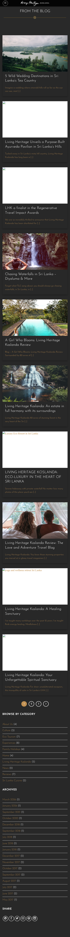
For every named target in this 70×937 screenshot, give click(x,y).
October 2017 (9, 868)
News (5, 768)
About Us (7, 724)
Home (5, 755)
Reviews (6, 774)
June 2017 (7, 893)
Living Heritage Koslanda (16, 761)
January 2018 (9, 849)
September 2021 (11, 812)
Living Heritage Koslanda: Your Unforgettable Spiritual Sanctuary (30, 677)
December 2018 (11, 824)
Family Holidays (11, 749)
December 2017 (11, 856)
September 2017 (11, 875)
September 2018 (11, 831)
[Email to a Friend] (23, 918)
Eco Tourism (9, 736)
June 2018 (7, 843)
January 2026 (9, 805)
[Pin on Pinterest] (29, 918)
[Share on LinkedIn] (34, 918)
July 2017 (7, 887)
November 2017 (11, 862)
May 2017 (7, 900)
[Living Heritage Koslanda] (35, 3)
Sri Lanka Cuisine (12, 780)
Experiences (8, 743)
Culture (6, 730)
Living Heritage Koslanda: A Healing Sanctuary (33, 611)
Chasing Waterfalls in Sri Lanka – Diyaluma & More (30, 276)
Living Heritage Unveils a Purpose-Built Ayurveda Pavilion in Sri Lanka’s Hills (35, 144)
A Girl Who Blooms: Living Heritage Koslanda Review (32, 342)
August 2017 (9, 881)
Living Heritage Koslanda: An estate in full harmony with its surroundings (34, 408)
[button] (5, 3)
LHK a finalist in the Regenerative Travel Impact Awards (31, 210)
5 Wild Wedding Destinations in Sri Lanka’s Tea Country (31, 78)
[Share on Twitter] (17, 918)
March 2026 (9, 799)
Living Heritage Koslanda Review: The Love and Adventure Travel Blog (34, 545)
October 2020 (10, 818)
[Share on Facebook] (11, 918)
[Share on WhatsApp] (5, 918)
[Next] (46, 704)
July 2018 (7, 837)
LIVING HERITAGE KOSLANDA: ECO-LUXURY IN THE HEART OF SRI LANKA (33, 476)
